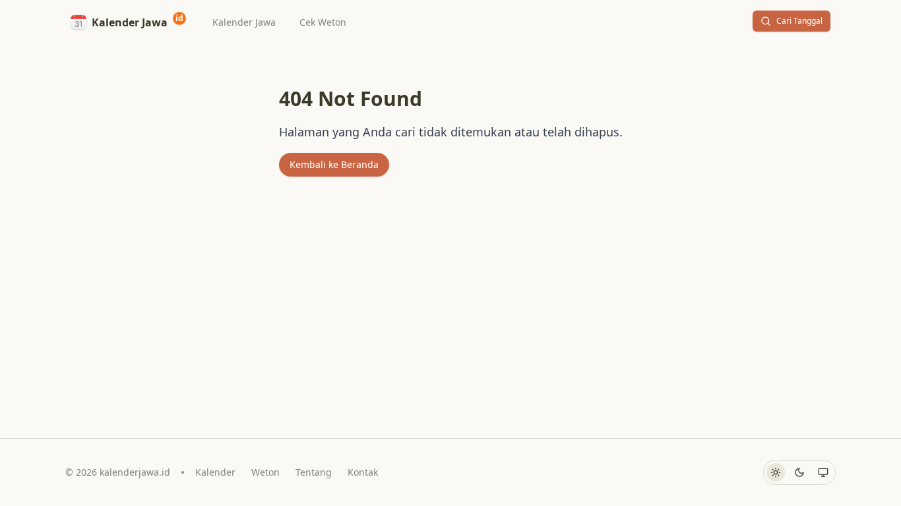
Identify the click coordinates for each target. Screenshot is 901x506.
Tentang (313, 472)
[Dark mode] (799, 472)
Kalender (215, 472)
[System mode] (823, 472)
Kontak (363, 472)
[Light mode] (775, 472)
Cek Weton (322, 22)
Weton (265, 472)
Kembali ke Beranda (334, 164)
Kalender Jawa (244, 22)
